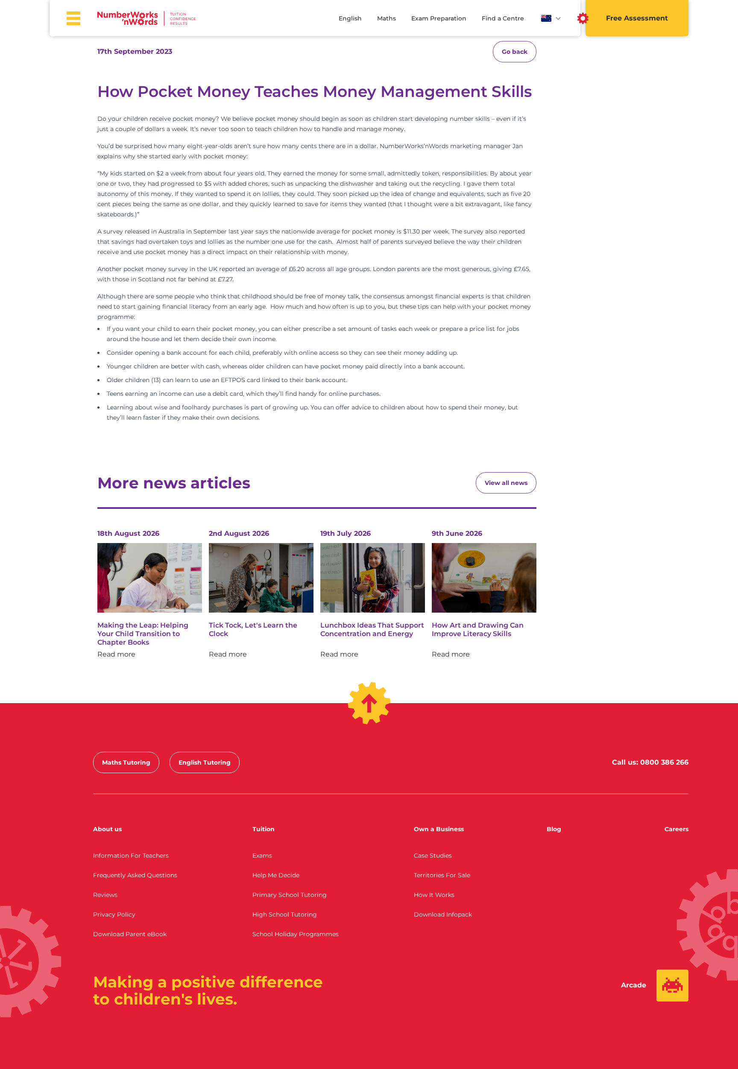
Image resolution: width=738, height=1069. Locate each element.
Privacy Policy (114, 914)
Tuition (263, 829)
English (350, 18)
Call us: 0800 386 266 (650, 762)
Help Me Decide (275, 875)
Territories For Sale (442, 875)
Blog (554, 829)
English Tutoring (205, 762)
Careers (676, 829)
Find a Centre (503, 18)
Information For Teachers (131, 855)
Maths (386, 18)
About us (107, 829)
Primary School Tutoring (289, 895)
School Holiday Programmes (295, 934)
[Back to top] (369, 703)
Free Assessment (637, 18)
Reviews (105, 895)
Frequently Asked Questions (135, 875)
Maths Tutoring (126, 762)
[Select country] (551, 18)
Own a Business (439, 829)
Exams (262, 855)
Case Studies (433, 855)
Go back (514, 51)
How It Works (434, 895)
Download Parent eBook (130, 934)
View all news (506, 483)
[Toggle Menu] (73, 18)
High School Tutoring (284, 914)
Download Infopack (443, 914)
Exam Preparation (438, 18)
